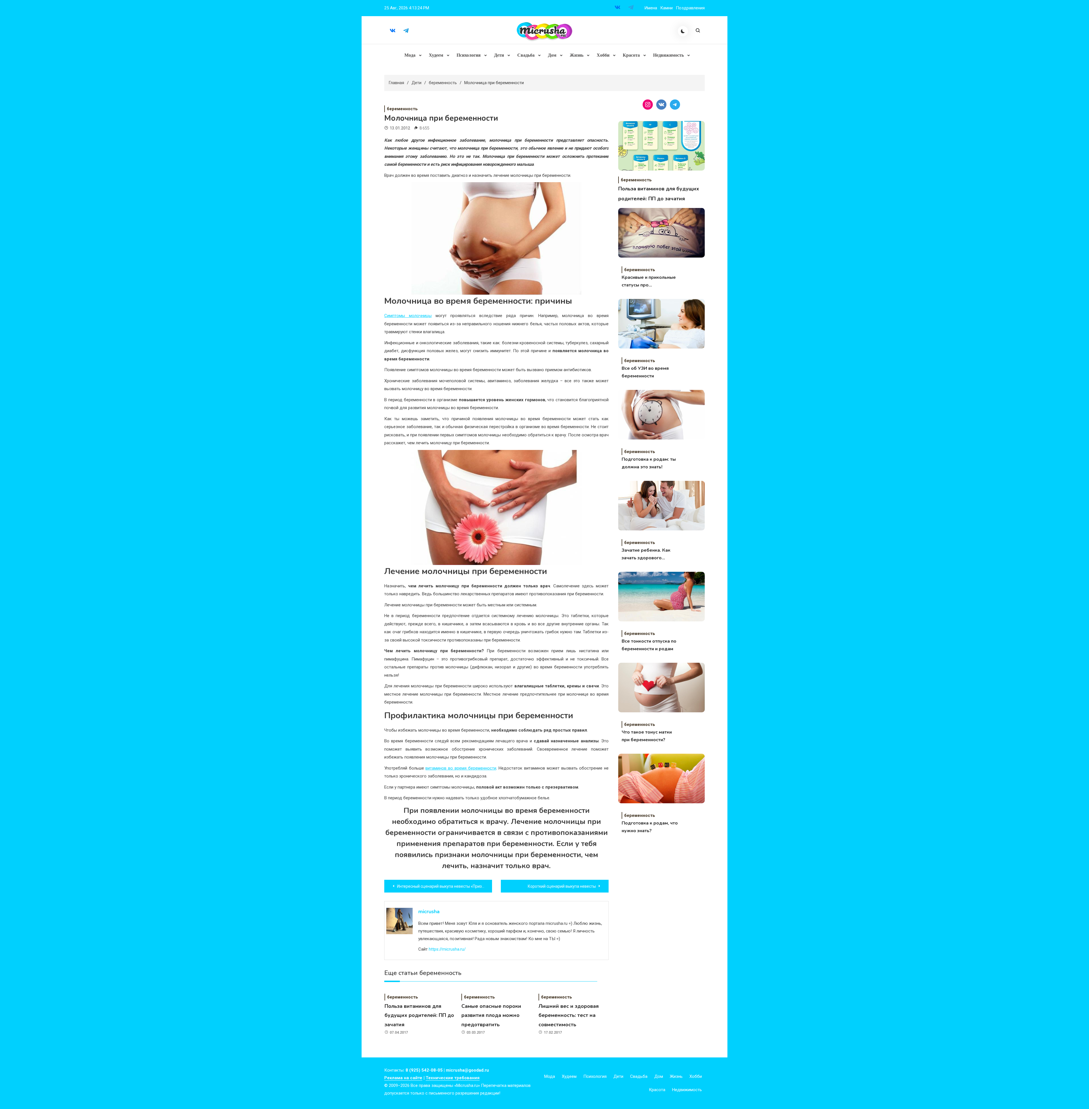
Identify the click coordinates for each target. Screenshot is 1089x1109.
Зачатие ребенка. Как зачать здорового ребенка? (646, 554)
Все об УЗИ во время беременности (645, 372)
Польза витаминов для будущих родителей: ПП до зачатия (419, 1015)
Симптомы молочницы (408, 315)
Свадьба (526, 55)
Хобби (603, 55)
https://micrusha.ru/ (447, 949)
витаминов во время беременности (460, 768)
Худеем (436, 55)
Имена (650, 7)
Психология (469, 55)
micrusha (429, 911)
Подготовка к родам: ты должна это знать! (649, 463)
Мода (409, 55)
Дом (552, 55)
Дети (499, 55)
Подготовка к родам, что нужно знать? (650, 827)
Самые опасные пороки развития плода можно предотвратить (491, 1015)
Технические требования (453, 1077)
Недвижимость (668, 55)
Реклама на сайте (403, 1077)
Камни (666, 7)
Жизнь (576, 55)
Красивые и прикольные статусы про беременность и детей (649, 281)
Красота (631, 55)
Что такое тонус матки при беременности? (647, 736)
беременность (402, 108)
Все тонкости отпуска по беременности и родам (649, 645)
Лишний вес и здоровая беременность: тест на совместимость (569, 1015)
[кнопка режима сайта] (683, 31)
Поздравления (690, 7)
